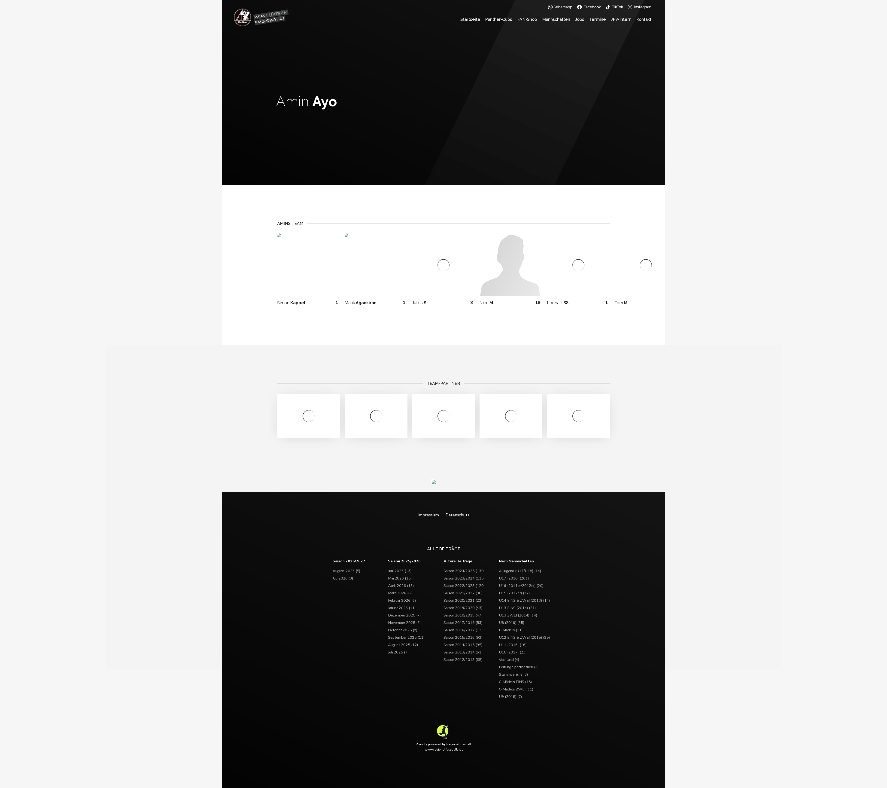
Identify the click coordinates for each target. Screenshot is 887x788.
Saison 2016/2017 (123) (464, 630)
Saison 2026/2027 (349, 561)
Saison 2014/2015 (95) (463, 644)
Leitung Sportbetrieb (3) (519, 667)
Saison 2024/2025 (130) (464, 570)
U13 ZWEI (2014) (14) (518, 615)
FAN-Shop (527, 19)
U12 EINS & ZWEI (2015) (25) (524, 637)
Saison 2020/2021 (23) (463, 600)
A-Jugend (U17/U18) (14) (520, 570)
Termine (597, 19)
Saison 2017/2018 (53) (463, 622)
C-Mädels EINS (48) (515, 681)
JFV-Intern (621, 19)
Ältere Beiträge (458, 561)
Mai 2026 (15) (400, 578)
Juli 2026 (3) (343, 578)
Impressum (428, 515)
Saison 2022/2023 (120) (464, 585)
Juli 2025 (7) (398, 652)
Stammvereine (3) (513, 674)
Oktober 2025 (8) (402, 630)
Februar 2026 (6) (402, 600)
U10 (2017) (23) (513, 652)
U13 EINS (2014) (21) (517, 607)
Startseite (470, 19)
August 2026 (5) (346, 570)
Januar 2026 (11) (402, 607)
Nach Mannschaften (516, 561)
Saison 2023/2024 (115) (464, 578)
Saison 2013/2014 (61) (463, 652)
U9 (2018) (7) (510, 696)
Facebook (592, 7)
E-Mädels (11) (511, 630)
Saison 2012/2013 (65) (463, 659)
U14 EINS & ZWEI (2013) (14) (524, 600)
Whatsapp (563, 7)
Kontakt (643, 19)
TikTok (617, 7)
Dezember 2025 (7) (404, 615)
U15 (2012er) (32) (514, 593)
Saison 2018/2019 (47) (463, 615)
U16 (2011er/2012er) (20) (521, 585)
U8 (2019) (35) (511, 622)
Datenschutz (457, 515)
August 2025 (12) (403, 644)
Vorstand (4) (509, 659)
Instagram (642, 7)
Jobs (579, 19)
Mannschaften (556, 19)
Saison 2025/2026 (404, 561)
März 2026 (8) (400, 593)
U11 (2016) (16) (513, 644)
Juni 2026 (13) (400, 570)
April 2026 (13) (401, 585)
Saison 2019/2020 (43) (463, 607)
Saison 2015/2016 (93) (463, 637)
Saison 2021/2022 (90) (463, 593)
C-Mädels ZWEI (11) (516, 689)
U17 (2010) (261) (514, 578)
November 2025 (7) (404, 622)
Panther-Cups (498, 19)
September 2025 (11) (406, 637)
